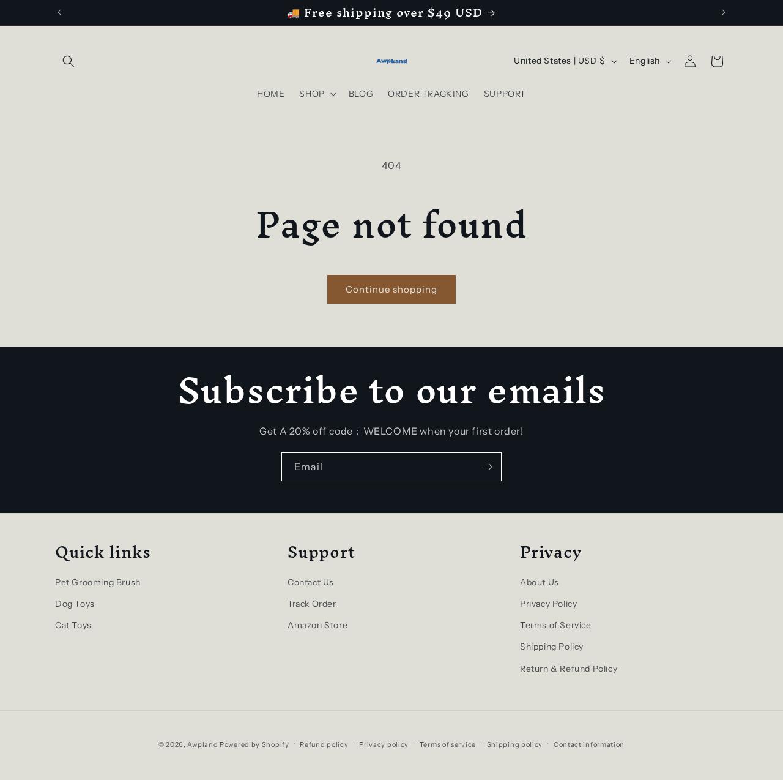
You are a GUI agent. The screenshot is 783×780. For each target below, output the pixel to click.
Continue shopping (391, 289)
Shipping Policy (552, 646)
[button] (68, 61)
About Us (539, 582)
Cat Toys (73, 625)
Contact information (589, 744)
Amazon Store (317, 625)
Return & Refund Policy (568, 668)
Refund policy (324, 744)
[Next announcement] (723, 12)
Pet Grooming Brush (98, 582)
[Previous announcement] (59, 12)
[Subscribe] (487, 466)
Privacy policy (384, 744)
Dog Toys (75, 603)
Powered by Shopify (254, 744)
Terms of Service (556, 625)
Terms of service (448, 744)
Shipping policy (515, 744)
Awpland (202, 744)
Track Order (312, 603)
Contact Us (311, 582)
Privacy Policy (548, 603)
